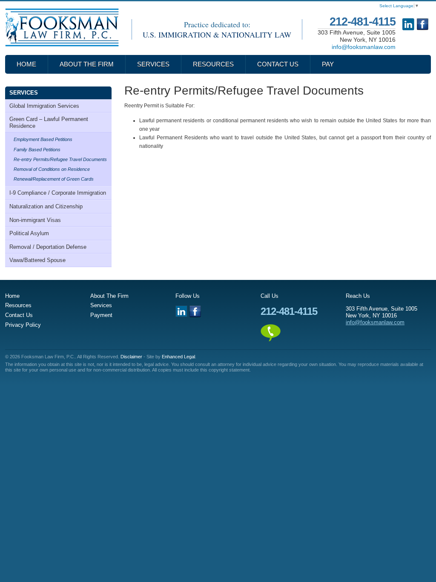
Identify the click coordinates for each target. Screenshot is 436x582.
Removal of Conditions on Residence (52, 169)
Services (153, 64)
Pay (328, 64)
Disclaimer (131, 356)
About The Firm (87, 64)
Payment (101, 315)
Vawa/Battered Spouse (37, 260)
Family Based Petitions (37, 149)
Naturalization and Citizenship (46, 206)
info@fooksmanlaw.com (364, 46)
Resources (213, 64)
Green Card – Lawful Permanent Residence (48, 122)
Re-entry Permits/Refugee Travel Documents (60, 159)
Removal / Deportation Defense (47, 247)
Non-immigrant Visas (35, 220)
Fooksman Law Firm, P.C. (62, 27)
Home (26, 64)
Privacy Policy (23, 325)
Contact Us (277, 64)
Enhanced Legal (178, 356)
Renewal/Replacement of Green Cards (54, 179)
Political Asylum (29, 233)
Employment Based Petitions (43, 139)
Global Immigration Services (44, 106)
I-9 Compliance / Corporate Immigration (57, 193)
